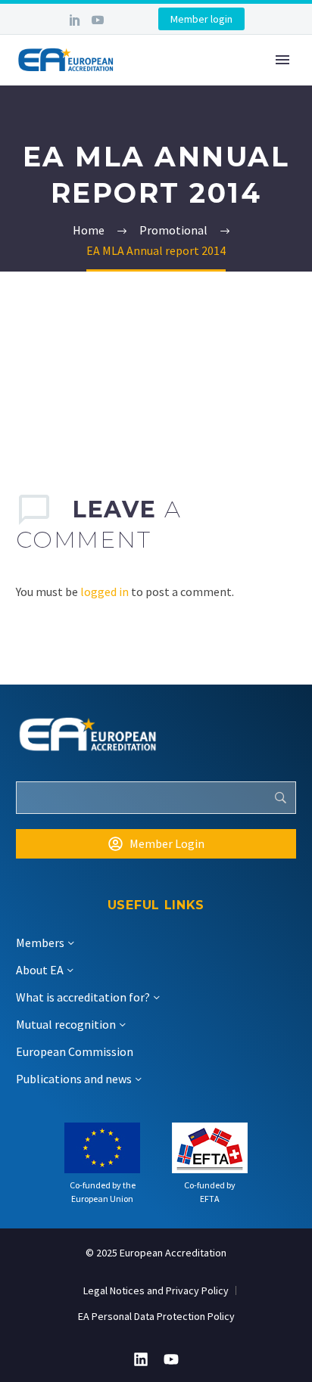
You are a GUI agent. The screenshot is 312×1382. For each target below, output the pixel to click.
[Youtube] (171, 1359)
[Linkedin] (141, 1359)
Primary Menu (282, 59)
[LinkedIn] (75, 20)
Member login (201, 19)
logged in (104, 591)
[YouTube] (97, 20)
